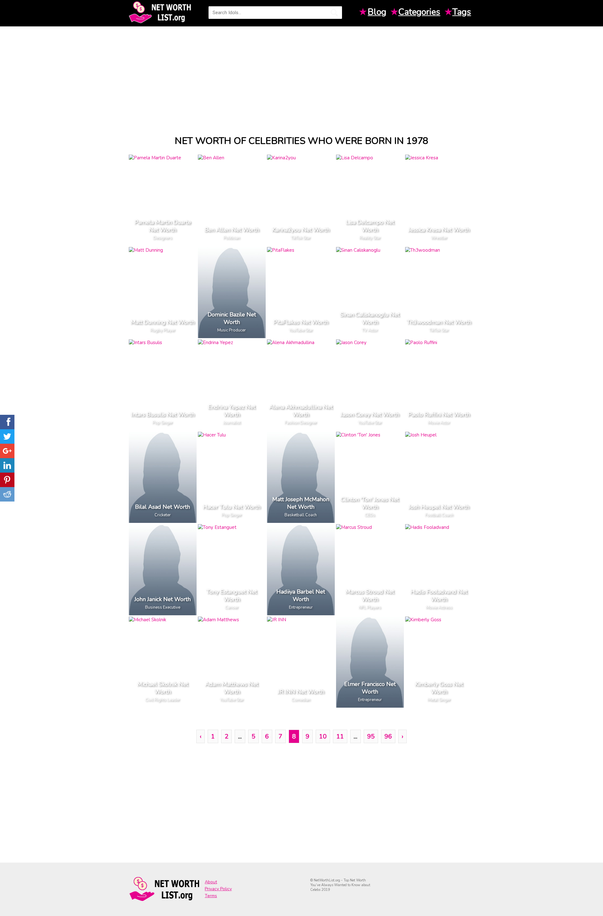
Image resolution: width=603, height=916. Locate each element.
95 (371, 736)
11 (340, 736)
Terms (211, 896)
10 (323, 736)
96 (388, 736)
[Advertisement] (301, 75)
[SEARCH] (334, 12)
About (211, 882)
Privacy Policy (218, 889)
